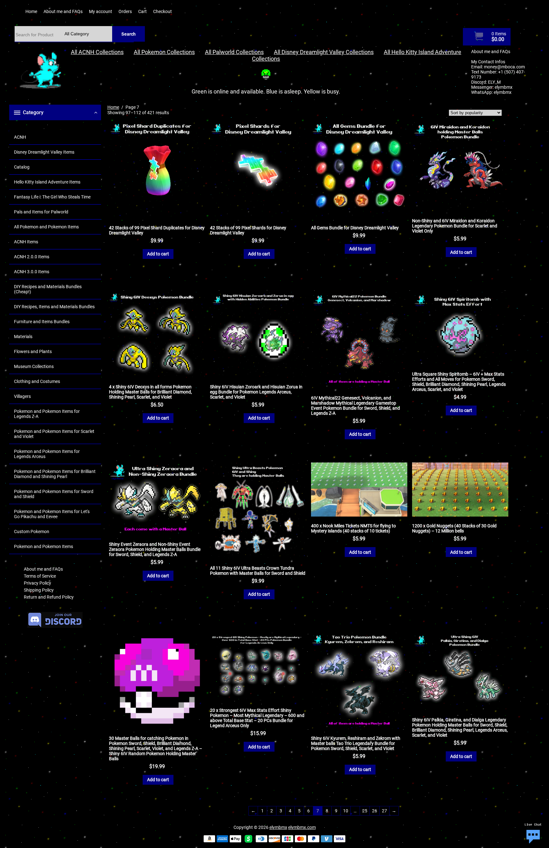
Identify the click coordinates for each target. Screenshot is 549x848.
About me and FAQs (63, 11)
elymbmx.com (302, 827)
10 (345, 810)
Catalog (22, 167)
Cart (142, 11)
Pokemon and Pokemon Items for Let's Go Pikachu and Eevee (52, 514)
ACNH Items (26, 241)
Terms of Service (40, 576)
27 (384, 810)
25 (364, 810)
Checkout (162, 11)
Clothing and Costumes (37, 381)
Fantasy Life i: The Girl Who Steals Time (52, 196)
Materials (23, 336)
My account (100, 11)
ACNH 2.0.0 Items (31, 256)
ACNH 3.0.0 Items (31, 271)
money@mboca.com (504, 66)
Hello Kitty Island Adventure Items (47, 181)
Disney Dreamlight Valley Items (44, 152)
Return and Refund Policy (49, 597)
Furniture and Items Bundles (42, 321)
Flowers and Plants (33, 351)
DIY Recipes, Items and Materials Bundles (54, 306)
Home (31, 11)
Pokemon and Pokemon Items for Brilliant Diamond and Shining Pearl (55, 474)
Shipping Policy (39, 590)
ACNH (20, 137)
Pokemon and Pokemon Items (43, 546)
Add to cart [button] (158, 253)
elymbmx (503, 87)
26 (374, 810)
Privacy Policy (37, 583)
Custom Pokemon (31, 531)
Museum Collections (34, 366)
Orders (125, 11)
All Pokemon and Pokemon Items (46, 226)
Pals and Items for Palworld (41, 211)
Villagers (22, 396)
